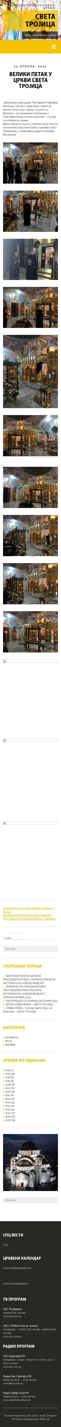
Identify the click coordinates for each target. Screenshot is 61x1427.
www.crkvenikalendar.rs (16, 1283)
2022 (7, 1077)
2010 (8, 1113)
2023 (7, 1073)
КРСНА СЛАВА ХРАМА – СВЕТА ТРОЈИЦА (29, 1004)
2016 (7, 1091)
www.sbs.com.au (12, 1316)
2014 (7, 1098)
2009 (8, 1116)
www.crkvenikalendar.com (17, 1268)
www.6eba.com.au (13, 1383)
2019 (7, 1081)
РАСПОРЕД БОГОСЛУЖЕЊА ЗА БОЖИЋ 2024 (31, 1001)
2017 (7, 1088)
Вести (8, 1041)
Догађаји (10, 1044)
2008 (8, 1120)
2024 (8, 1070)
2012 (7, 1106)
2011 (7, 1109)
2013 (7, 1102)
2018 (7, 1084)
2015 (7, 1095)
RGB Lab (45, 1419)
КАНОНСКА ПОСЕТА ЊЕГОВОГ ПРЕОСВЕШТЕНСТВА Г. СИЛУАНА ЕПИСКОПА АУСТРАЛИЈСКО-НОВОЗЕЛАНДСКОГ (29, 979)
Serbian (8, 938)
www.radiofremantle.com (17, 1400)
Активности (11, 1037)
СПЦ (5, 1245)
